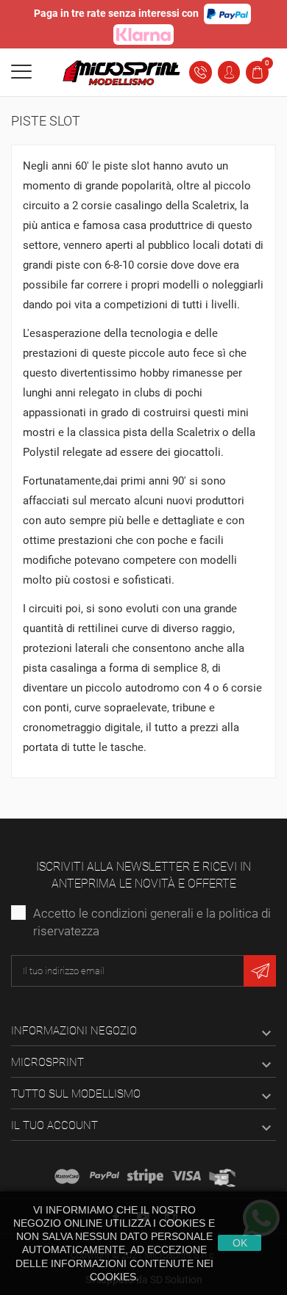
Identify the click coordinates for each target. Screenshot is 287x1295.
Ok (240, 1243)
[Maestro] (67, 1176)
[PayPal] (104, 1176)
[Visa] (186, 1176)
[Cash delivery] (145, 1176)
